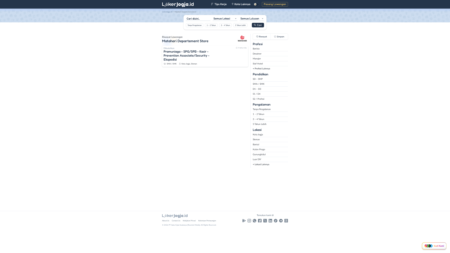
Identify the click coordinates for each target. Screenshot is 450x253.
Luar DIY (257, 159)
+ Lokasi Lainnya (261, 164)
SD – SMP (258, 79)
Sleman (256, 139)
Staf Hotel (258, 64)
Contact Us (176, 221)
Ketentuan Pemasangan (207, 221)
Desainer (257, 54)
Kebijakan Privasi (189, 221)
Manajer (257, 59)
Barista (256, 49)
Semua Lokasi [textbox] (222, 18)
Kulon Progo (259, 149)
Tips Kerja (220, 4)
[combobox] (225, 19)
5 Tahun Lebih (240, 25)
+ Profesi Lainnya (261, 69)
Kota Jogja (258, 135)
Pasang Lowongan (275, 4)
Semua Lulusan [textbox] (249, 18)
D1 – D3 (257, 89)
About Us (165, 221)
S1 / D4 (256, 94)
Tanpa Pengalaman (195, 25)
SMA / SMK (258, 84)
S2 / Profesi (258, 99)
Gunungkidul (259, 154)
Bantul (256, 144)
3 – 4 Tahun (225, 25)
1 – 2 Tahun (211, 25)
